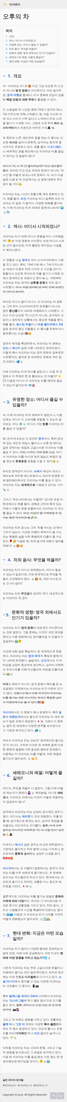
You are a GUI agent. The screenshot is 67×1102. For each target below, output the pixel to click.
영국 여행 (13, 95)
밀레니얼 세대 (18, 996)
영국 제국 (34, 656)
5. (8, 615)
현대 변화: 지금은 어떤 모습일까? (25, 61)
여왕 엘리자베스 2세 (50, 324)
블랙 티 (7, 1024)
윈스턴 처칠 (23, 324)
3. (8, 402)
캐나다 (16, 348)
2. (9, 226)
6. (9, 775)
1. (9, 76)
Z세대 (34, 996)
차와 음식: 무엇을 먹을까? (21, 48)
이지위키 (14, 4)
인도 (5, 348)
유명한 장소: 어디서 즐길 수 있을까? (27, 44)
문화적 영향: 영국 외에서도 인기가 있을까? (30, 53)
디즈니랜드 (54, 147)
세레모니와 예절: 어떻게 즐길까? (25, 57)
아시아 (7, 712)
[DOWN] (60, 1095)
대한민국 (14, 717)
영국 (25, 260)
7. (9, 936)
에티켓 (26, 816)
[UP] (53, 1095)
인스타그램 (17, 1000)
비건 (23, 198)
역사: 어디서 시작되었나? (21, 40)
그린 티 (20, 1024)
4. (9, 559)
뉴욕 (37, 471)
